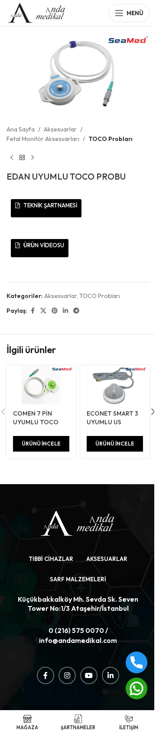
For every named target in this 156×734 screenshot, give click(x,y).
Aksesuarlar (60, 129)
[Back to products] (22, 157)
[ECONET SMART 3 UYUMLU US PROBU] (115, 384)
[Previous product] (11, 157)
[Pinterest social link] (54, 311)
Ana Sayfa (20, 129)
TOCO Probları (110, 139)
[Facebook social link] (32, 311)
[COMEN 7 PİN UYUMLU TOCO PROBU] (41, 384)
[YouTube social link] (89, 675)
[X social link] (43, 311)
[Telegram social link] (76, 311)
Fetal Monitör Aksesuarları (42, 139)
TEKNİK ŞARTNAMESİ (49, 205)
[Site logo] (36, 12)
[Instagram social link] (67, 675)
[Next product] (32, 157)
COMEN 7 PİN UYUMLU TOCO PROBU (35, 422)
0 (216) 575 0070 (76, 630)
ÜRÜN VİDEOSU (43, 245)
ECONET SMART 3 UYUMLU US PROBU (112, 422)
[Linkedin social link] (65, 311)
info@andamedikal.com (78, 640)
